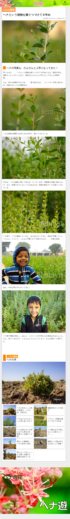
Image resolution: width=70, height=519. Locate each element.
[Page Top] (67, 513)
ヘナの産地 (9, 9)
